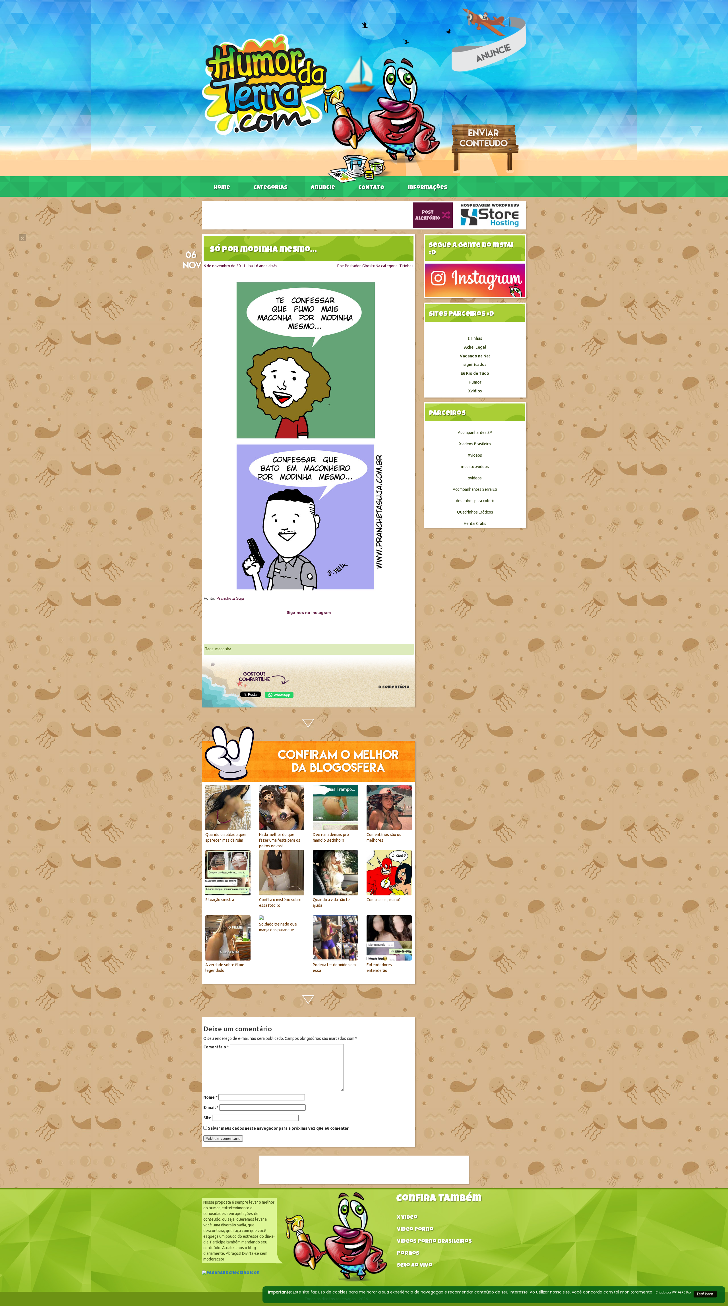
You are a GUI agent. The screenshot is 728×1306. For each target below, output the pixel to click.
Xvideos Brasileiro (475, 444)
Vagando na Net (475, 356)
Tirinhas (406, 266)
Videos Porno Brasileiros (434, 1242)
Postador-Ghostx (360, 266)
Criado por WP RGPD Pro (673, 1292)
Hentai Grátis (475, 523)
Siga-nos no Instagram (309, 612)
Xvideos (475, 455)
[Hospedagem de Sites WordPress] (489, 215)
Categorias (270, 188)
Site (207, 1117)
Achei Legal (475, 347)
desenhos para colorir (475, 500)
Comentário (216, 1047)
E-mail (210, 1107)
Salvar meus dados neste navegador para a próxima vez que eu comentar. (278, 1128)
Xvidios (475, 391)
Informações (427, 188)
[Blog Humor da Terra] (321, 108)
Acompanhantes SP (475, 432)
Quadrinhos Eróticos (475, 512)
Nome (210, 1097)
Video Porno (415, 1230)
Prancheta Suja (230, 598)
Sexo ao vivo (414, 1265)
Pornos (408, 1254)
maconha (223, 649)
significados (475, 364)
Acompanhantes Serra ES (475, 489)
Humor (475, 382)
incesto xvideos (475, 466)
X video (407, 1218)
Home (222, 188)
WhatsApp (279, 695)
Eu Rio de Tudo (475, 373)
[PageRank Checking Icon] (231, 1274)
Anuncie (323, 188)
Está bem (705, 1293)
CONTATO (371, 188)
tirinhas (475, 338)
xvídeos (475, 478)
